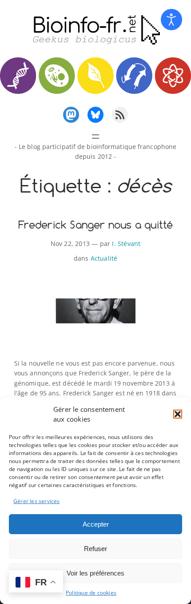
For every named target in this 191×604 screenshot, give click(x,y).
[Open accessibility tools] (171, 19)
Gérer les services (36, 501)
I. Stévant (126, 243)
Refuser (95, 548)
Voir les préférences (95, 573)
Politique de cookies (91, 592)
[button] (177, 414)
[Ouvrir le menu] (95, 136)
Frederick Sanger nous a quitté (95, 225)
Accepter (96, 524)
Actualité (104, 258)
